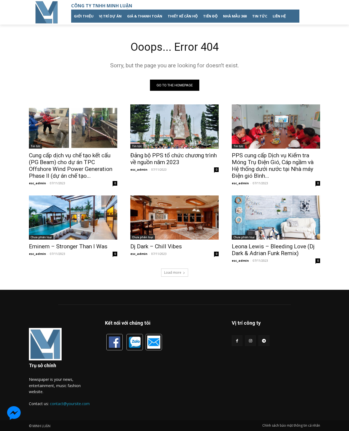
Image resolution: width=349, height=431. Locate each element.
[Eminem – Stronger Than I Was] (73, 217)
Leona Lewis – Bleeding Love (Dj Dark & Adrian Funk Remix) (273, 250)
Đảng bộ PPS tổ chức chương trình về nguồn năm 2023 (173, 158)
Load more (172, 272)
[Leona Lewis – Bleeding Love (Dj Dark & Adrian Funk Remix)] (276, 217)
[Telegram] (263, 340)
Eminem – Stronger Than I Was (68, 246)
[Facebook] (237, 340)
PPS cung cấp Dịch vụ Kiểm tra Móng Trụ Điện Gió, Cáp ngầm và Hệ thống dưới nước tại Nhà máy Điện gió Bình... (273, 165)
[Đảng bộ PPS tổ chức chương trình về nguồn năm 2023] (174, 126)
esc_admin (37, 183)
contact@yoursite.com (70, 403)
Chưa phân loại (41, 237)
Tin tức (35, 146)
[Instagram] (250, 340)
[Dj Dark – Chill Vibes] (174, 217)
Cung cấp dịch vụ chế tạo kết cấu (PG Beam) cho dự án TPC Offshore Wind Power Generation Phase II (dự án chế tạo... (70, 165)
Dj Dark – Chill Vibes (156, 246)
